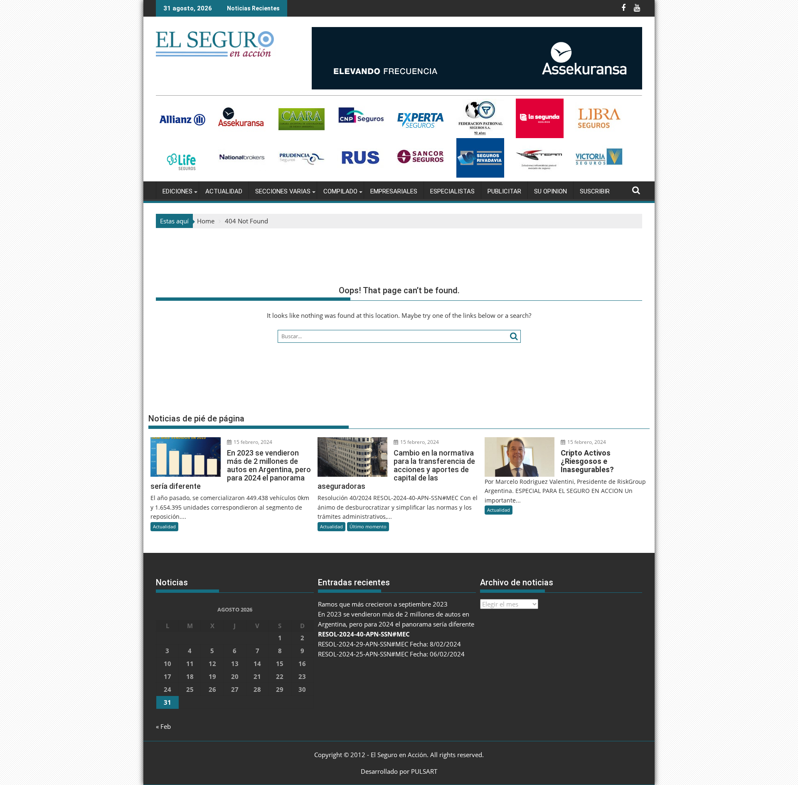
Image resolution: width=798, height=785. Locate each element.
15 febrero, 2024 (252, 442)
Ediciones (177, 191)
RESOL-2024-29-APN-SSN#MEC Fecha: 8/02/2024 (389, 644)
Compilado (340, 191)
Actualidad (223, 191)
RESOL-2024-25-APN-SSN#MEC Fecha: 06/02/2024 (391, 654)
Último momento (368, 526)
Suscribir (595, 191)
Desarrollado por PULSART (399, 771)
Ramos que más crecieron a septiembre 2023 (383, 604)
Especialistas (452, 191)
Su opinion (550, 191)
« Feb (163, 726)
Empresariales (393, 191)
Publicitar (504, 191)
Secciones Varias (282, 191)
